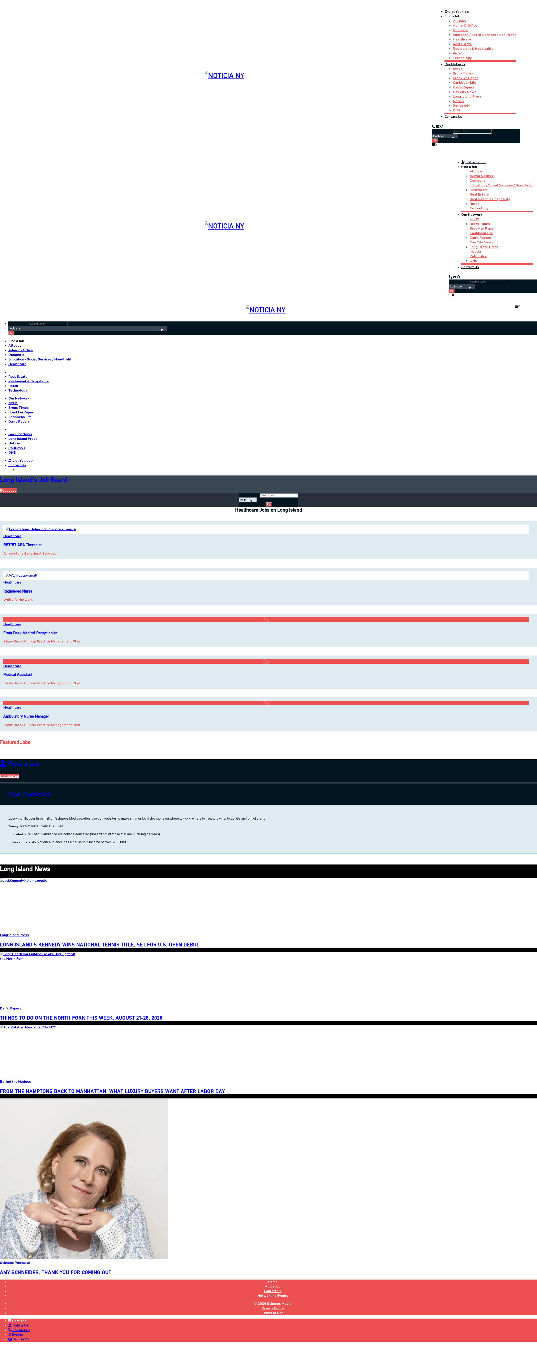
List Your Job (459, 11)
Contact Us (453, 116)
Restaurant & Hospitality (473, 48)
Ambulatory (26, 716)
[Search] (442, 126)
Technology (462, 58)
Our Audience (29, 794)
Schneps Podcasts (15, 1262)
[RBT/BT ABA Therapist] (41, 529)
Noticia (458, 101)
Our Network (454, 64)
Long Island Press (467, 96)
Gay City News (464, 92)
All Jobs (459, 21)
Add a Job (21, 1325)
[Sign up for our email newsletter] (437, 126)
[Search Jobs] (435, 140)
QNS (456, 110)
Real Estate (462, 44)
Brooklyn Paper (465, 78)
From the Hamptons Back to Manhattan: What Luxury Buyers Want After (112, 1091)
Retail (458, 53)
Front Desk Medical (30, 633)
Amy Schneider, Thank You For (55, 1272)
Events (17, 1334)
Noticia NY (20, 1339)
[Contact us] (433, 126)
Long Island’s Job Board (33, 479)
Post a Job (8, 490)
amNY (457, 69)
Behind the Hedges (15, 1081)
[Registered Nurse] (22, 575)
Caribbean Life (464, 82)
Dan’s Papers (463, 87)
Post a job (23, 763)
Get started (9, 776)
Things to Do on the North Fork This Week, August (81, 1018)
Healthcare (462, 39)
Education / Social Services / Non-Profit (484, 35)
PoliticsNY (461, 105)
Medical (17, 674)
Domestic (460, 30)
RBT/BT (22, 544)
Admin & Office (465, 25)
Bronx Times (463, 73)
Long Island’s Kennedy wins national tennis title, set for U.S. (99, 945)
